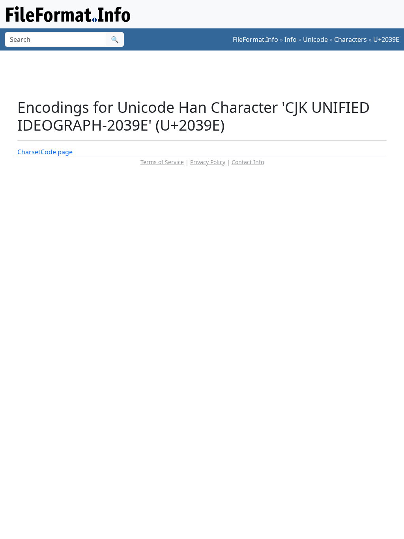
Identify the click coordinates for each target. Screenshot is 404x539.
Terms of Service (162, 162)
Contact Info (248, 162)
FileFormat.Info (255, 39)
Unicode (315, 39)
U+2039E (386, 39)
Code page (57, 152)
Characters (350, 39)
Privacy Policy (207, 162)
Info (290, 39)
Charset (29, 152)
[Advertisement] (206, 74)
